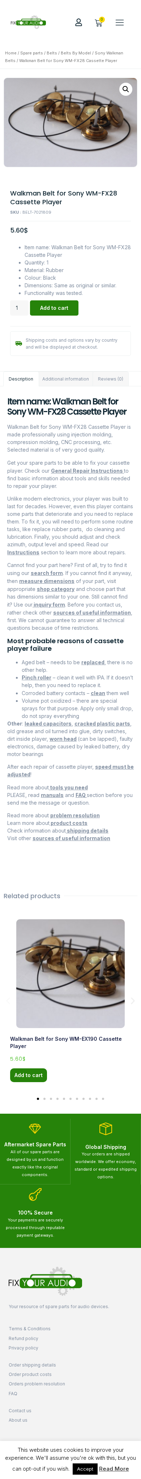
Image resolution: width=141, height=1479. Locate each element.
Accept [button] (85, 1469)
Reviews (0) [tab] (110, 379)
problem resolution (75, 815)
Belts (52, 53)
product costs (68, 823)
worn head (63, 739)
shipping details (87, 830)
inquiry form (49, 604)
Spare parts (31, 53)
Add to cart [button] (28, 1075)
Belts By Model (76, 53)
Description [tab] (21, 379)
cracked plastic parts (102, 723)
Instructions (23, 552)
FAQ (81, 795)
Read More (114, 1468)
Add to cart (54, 308)
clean (98, 693)
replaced (92, 662)
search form (47, 573)
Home (11, 53)
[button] (119, 22)
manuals (52, 795)
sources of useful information (92, 612)
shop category (55, 589)
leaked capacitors (48, 723)
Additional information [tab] (65, 379)
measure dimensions (46, 581)
